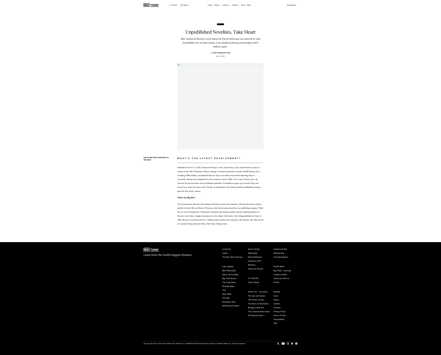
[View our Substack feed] (292, 343)
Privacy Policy (280, 311)
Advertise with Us (281, 278)
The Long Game (229, 282)
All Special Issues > (256, 315)
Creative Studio (280, 274)
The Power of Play (256, 300)
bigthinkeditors (221, 53)
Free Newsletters (281, 257)
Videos (216, 5)
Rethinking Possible (230, 306)
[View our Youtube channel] (283, 343)
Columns (225, 5)
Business (251, 265)
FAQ (275, 323)
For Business (291, 5)
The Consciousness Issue (259, 311)
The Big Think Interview (232, 257)
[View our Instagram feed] (288, 343)
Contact (277, 307)
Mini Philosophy (229, 270)
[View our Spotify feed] (296, 343)
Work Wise (226, 294)
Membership (279, 253)
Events (276, 282)
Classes (235, 5)
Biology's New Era (256, 307)
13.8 (224, 290)
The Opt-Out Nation (256, 296)
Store (243, 5)
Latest (210, 5)
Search (174, 5)
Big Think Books (229, 278)
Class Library (253, 282)
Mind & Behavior (255, 257)
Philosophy (252, 253)
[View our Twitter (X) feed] (278, 343)
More (249, 5)
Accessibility (279, 319)
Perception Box (229, 302)
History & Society (255, 269)
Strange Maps (228, 286)
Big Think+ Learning (282, 270)
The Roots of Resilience (258, 304)
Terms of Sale (280, 315)
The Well (226, 298)
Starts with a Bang (230, 274)
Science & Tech (254, 261)
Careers (277, 304)
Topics (185, 5)
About (276, 300)
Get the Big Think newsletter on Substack (156, 158)
